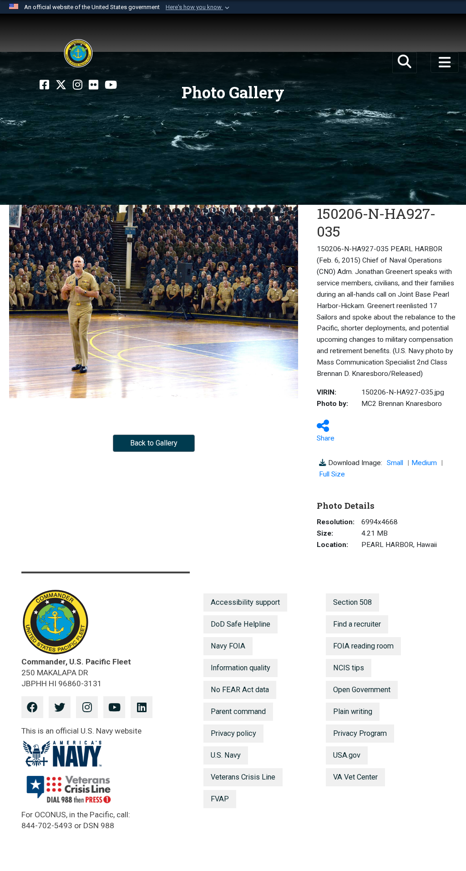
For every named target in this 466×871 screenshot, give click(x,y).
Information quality (240, 667)
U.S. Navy (226, 755)
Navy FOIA (228, 646)
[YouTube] (111, 85)
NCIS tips (348, 667)
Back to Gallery (153, 443)
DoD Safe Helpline (240, 624)
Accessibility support (245, 602)
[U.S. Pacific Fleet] (78, 53)
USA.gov (346, 755)
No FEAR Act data (240, 689)
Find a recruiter (357, 624)
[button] (198, 7)
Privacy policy (233, 733)
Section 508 (352, 602)
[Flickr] (93, 85)
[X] (61, 85)
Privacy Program (360, 733)
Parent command (238, 711)
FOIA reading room (363, 646)
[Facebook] (44, 85)
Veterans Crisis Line (243, 777)
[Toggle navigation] (445, 62)
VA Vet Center (355, 777)
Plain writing (352, 711)
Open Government (361, 689)
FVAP (220, 799)
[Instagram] (77, 85)
